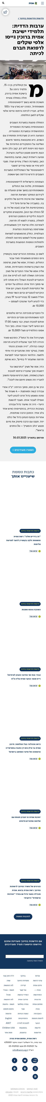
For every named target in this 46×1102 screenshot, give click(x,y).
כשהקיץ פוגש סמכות (31, 610)
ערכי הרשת (37, 981)
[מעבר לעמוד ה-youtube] (24, 1060)
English (8, 1018)
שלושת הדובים (26, 1092)
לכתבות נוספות (23, 917)
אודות (37, 976)
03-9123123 (29, 1046)
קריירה (23, 985)
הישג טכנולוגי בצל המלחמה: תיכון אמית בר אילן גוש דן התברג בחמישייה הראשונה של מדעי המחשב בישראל (23, 748)
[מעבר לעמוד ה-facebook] (14, 1060)
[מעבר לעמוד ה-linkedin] (35, 1076)
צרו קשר (35, 1060)
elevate (9, 1092)
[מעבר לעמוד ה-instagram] (35, 1068)
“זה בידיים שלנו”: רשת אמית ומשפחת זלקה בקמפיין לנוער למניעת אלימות (23, 540)
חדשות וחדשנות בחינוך (30, 531)
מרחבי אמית (23, 1000)
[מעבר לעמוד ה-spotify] (24, 1068)
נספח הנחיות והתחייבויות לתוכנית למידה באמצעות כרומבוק (23, 1023)
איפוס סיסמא (8, 1009)
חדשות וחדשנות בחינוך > (31, 18)
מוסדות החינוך (23, 981)
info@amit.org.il (20, 1050)
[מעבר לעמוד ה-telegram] (14, 1068)
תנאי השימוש (32, 1089)
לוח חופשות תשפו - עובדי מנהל (8, 990)
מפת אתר (8, 1033)
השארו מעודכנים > (23, 450)
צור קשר (23, 990)
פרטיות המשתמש (18, 1089)
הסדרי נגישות (23, 995)
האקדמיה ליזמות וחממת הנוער (37, 1018)
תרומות (8, 1014)
